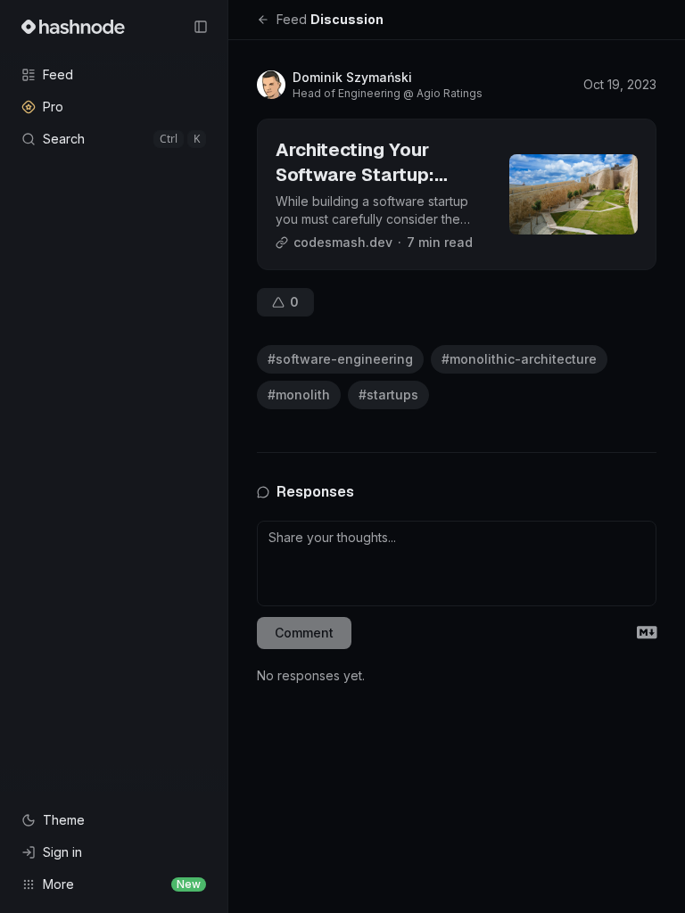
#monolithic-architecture (519, 358)
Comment (304, 632)
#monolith (299, 394)
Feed (291, 19)
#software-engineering (340, 358)
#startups (388, 394)
